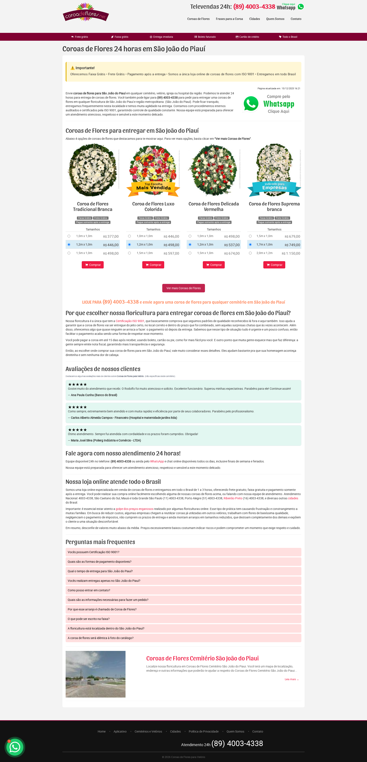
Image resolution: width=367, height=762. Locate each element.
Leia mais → (292, 679)
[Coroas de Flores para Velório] (85, 12)
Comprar (95, 265)
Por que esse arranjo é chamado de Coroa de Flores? (102, 609)
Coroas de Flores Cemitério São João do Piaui (202, 658)
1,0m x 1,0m (84, 236)
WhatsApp (157, 461)
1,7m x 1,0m (264, 244)
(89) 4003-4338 (254, 7)
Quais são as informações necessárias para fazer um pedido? (108, 600)
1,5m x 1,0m (84, 253)
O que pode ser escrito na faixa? (89, 619)
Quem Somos (275, 19)
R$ (111, 236)
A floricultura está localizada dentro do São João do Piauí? (106, 628)
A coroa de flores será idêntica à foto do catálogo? (101, 638)
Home (102, 731)
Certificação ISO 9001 (130, 321)
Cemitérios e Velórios (148, 731)
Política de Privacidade (204, 731)
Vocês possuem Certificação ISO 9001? (93, 552)
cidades (293, 498)
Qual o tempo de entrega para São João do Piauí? (100, 571)
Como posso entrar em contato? (89, 590)
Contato (296, 19)
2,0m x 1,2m (264, 253)
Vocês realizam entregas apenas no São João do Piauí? (104, 581)
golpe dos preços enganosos (134, 509)
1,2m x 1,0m (84, 244)
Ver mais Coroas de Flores (184, 288)
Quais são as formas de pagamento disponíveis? (99, 562)
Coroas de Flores (198, 19)
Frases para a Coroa (229, 19)
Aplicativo (120, 731)
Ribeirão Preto (233, 498)
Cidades (254, 19)
